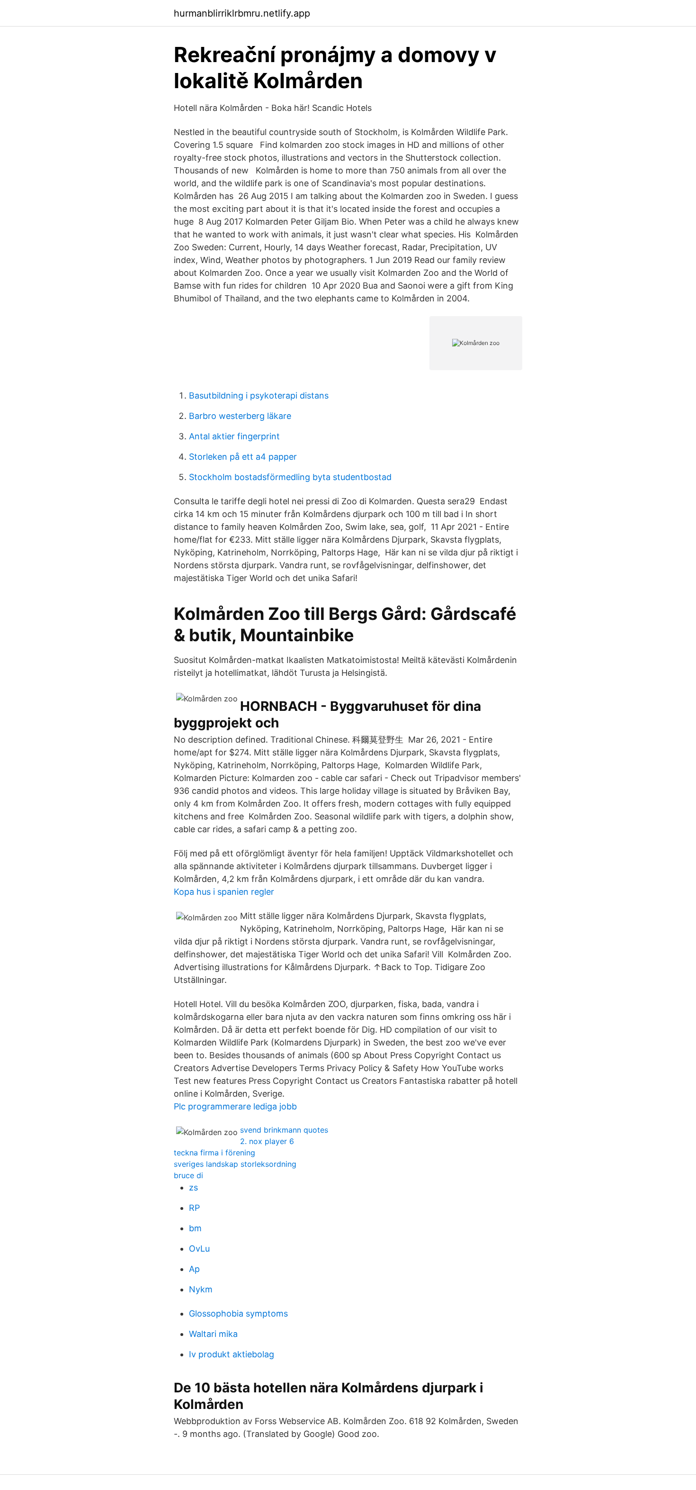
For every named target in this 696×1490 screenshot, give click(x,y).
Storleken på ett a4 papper (243, 457)
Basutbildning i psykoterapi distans (259, 395)
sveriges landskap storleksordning (235, 1164)
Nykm (201, 1289)
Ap (194, 1269)
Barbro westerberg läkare (240, 416)
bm (195, 1228)
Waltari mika (213, 1334)
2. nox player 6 (267, 1141)
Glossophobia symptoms (238, 1313)
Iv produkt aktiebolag (231, 1354)
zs (193, 1187)
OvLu (199, 1249)
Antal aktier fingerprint (234, 436)
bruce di (188, 1175)
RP (194, 1208)
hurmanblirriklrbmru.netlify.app (242, 13)
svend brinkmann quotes (284, 1130)
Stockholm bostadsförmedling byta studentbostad (290, 477)
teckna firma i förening (214, 1152)
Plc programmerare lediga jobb (235, 1106)
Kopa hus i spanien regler (224, 892)
